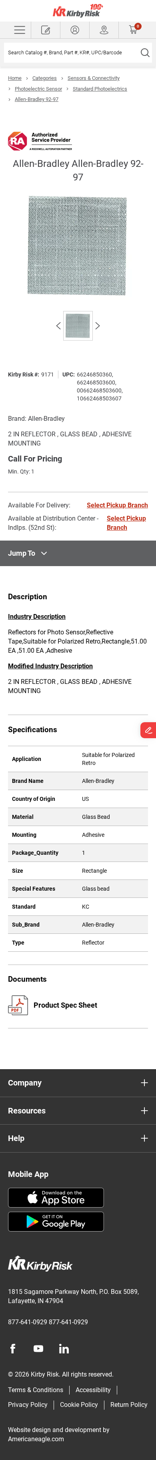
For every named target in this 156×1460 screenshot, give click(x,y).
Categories (44, 78)
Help (16, 1138)
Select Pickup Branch (117, 505)
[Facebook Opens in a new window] (13, 1348)
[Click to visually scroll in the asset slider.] (58, 326)
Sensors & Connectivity (94, 78)
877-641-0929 (27, 1322)
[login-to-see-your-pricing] (74, 30)
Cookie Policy (79, 1404)
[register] (45, 30)
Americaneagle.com (36, 1439)
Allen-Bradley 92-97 (36, 99)
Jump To (21, 553)
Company (25, 1083)
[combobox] (71, 53)
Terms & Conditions (35, 1390)
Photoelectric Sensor (38, 89)
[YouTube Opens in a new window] (38, 1348)
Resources (27, 1110)
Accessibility (93, 1390)
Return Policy (129, 1404)
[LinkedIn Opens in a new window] (64, 1348)
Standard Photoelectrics (100, 89)
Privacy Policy (28, 1404)
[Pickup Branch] (104, 30)
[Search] (145, 53)
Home (15, 78)
